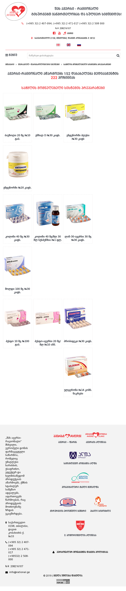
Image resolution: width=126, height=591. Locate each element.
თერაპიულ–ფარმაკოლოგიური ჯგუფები (39, 64)
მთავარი (9, 64)
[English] (68, 44)
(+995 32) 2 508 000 (91, 23)
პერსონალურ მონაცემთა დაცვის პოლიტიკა (82, 552)
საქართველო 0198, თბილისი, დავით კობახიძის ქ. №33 (65, 38)
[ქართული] (58, 44)
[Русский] (79, 44)
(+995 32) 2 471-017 (66, 23)
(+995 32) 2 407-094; (39, 23)
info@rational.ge (19, 572)
